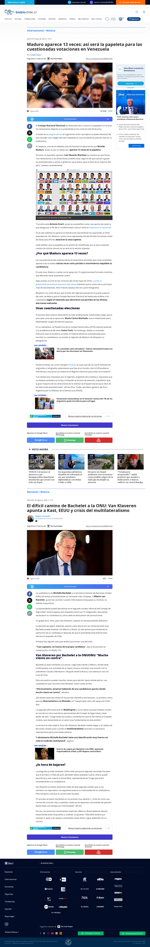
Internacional (30, 19)
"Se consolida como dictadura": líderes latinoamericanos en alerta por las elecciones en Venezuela (84, 350)
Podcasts (8, 19)
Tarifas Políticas (11, 932)
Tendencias (62, 19)
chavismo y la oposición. (100, 227)
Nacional (18, 19)
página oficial (55, 134)
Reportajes (9, 916)
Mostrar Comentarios (69, 425)
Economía (42, 19)
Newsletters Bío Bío (79, 2)
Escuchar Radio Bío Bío (131, 2)
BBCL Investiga (83, 19)
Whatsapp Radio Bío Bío (134, 933)
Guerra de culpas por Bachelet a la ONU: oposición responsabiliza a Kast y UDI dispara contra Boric (79, 750)
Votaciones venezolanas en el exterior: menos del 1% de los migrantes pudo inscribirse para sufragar (84, 400)
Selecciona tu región (16, 2)
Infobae (71, 364)
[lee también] (45, 353)
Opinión (72, 19)
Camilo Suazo (35, 55)
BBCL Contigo (97, 19)
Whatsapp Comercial (92, 933)
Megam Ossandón (42, 516)
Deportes (52, 19)
